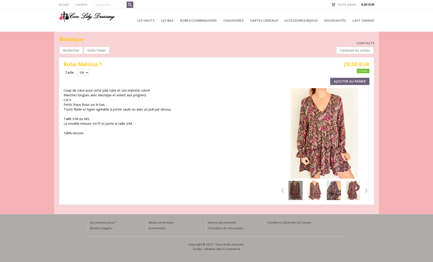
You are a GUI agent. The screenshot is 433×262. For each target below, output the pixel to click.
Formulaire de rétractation (225, 228)
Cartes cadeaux (264, 20)
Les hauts (145, 20)
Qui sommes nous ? (103, 222)
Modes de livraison (161, 222)
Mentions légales (101, 228)
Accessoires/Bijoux (301, 20)
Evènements (157, 228)
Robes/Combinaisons (198, 20)
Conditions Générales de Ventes (289, 222)
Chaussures (233, 20)
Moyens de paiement (222, 222)
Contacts (365, 43)
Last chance (363, 20)
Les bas (167, 20)
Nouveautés (335, 20)
